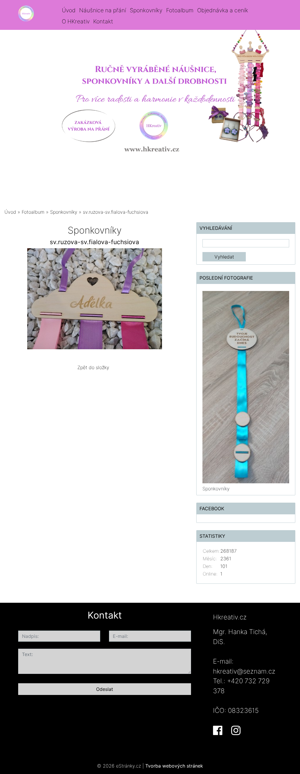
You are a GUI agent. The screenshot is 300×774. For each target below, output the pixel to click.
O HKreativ (76, 21)
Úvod (69, 10)
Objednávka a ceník (222, 10)
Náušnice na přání (102, 10)
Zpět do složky (93, 367)
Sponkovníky (146, 10)
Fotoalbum (179, 10)
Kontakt (103, 21)
